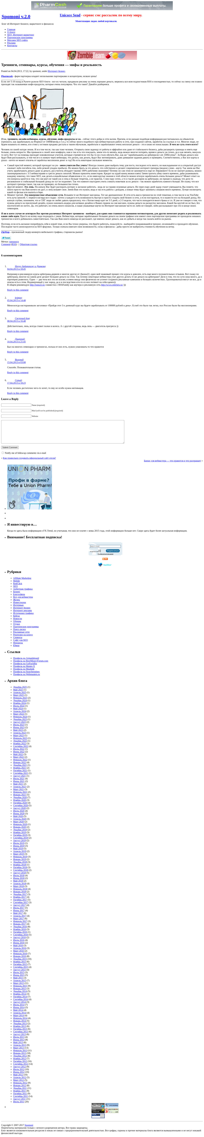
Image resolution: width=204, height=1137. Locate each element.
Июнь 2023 (18, 727)
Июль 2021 (18, 778)
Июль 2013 (18, 1037)
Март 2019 (18, 854)
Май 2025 (18, 689)
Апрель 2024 (19, 711)
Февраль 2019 (20, 856)
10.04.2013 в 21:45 (16, 341)
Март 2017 (18, 918)
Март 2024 (18, 714)
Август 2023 (19, 722)
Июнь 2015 (18, 975)
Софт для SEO (20, 640)
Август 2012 (19, 1066)
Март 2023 (18, 735)
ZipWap (5, 232)
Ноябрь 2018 (19, 864)
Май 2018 (18, 881)
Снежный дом (22, 318)
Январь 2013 (19, 1053)
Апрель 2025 (19, 692)
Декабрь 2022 (20, 741)
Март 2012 (18, 1080)
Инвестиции (19, 602)
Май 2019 (18, 848)
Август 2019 (19, 840)
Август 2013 (19, 1034)
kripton (18, 297)
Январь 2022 (19, 762)
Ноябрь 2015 (19, 961)
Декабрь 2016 (20, 926)
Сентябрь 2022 (20, 746)
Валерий (19, 359)
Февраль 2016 (20, 953)
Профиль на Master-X (24, 666)
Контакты (12, 45)
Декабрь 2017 (20, 894)
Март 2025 (18, 695)
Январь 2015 (19, 988)
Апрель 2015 (19, 980)
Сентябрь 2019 (20, 838)
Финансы (18, 642)
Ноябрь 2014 (19, 994)
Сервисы (17, 637)
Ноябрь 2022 (19, 743)
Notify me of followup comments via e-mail (25, 453)
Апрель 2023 (19, 733)
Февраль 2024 (20, 716)
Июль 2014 (18, 1004)
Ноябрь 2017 (19, 897)
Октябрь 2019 (20, 835)
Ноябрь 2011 (19, 1091)
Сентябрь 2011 (20, 1096)
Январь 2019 (19, 859)
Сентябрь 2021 (20, 773)
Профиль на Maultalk (23, 669)
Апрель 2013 (19, 1045)
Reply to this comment (17, 290)
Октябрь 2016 (20, 932)
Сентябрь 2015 (20, 967)
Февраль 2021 (20, 792)
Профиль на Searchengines (26, 671)
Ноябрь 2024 (19, 703)
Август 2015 (19, 969)
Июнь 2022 (18, 751)
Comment (5, 244)
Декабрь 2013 (20, 1023)
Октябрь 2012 (20, 1061)
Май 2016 (18, 945)
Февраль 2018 (20, 889)
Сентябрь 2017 (20, 902)
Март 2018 (18, 886)
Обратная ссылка (28, 244)
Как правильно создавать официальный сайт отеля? (29, 458)
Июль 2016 (18, 940)
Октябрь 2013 (20, 1029)
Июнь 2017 (18, 910)
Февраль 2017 (20, 921)
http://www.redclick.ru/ (112, 285)
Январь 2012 (19, 1085)
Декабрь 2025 (20, 687)
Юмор (16, 645)
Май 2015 (18, 978)
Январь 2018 (19, 891)
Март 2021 (18, 789)
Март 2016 (18, 951)
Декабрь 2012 (20, 1056)
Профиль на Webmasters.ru (26, 674)
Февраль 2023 (20, 738)
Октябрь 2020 (20, 803)
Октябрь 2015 (20, 964)
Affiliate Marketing (22, 578)
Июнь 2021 (18, 781)
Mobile (16, 581)
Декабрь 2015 (20, 959)
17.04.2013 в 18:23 (16, 383)
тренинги (14, 241)
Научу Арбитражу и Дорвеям (30, 266)
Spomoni (29, 1125)
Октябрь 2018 (20, 867)
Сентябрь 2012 (20, 1064)
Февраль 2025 (20, 698)
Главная (11, 29)
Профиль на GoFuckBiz (25, 663)
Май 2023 (18, 730)
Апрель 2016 (19, 948)
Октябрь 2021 (20, 770)
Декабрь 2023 (20, 719)
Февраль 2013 (20, 1050)
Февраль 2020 (20, 824)
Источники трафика (23, 613)
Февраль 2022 (20, 759)
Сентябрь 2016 (20, 934)
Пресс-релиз (19, 629)
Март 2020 (18, 821)
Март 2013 (18, 1048)
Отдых (16, 624)
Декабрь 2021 (20, 765)
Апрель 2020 (19, 819)
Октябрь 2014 (20, 996)
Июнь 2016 (18, 943)
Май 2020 (18, 816)
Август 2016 (19, 937)
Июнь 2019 (18, 846)
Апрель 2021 (19, 786)
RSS (14, 244)
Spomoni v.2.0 (16, 16)
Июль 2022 (18, 749)
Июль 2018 (18, 875)
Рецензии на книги (23, 634)
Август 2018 (19, 873)
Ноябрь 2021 (19, 768)
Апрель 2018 (19, 883)
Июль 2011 (18, 1101)
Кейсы (16, 616)
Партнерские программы (20, 37)
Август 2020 (19, 808)
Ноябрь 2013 (19, 1026)
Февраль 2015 (20, 986)
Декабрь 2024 (20, 700)
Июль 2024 (18, 706)
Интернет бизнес (56, 71)
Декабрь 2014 (20, 991)
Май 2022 (18, 754)
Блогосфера (19, 594)
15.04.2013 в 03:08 (16, 362)
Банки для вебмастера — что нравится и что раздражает (172, 460)
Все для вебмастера (23, 597)
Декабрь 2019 (20, 829)
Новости (17, 618)
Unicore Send (70, 15)
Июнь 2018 (18, 878)
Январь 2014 (19, 1021)
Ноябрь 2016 (19, 929)
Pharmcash (7, 76)
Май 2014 (18, 1010)
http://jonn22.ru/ (37, 285)
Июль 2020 (18, 811)
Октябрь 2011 (20, 1093)
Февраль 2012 (20, 1083)
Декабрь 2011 (20, 1088)
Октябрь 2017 (20, 899)
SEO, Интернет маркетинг (20, 35)
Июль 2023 (18, 724)
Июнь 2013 (18, 1039)
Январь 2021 (19, 794)
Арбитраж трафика (23, 589)
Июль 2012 (18, 1069)
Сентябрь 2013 (20, 1031)
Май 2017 (18, 913)
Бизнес (16, 591)
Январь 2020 (19, 827)
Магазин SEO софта (17, 40)
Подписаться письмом (105, 554)
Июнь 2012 (18, 1072)
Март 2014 (18, 1015)
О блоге (11, 32)
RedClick (17, 583)
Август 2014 (19, 1002)
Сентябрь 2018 (20, 870)
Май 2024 (18, 708)
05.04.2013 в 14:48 (16, 300)
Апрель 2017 (19, 916)
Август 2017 (19, 905)
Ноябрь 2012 (19, 1058)
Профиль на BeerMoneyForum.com (30, 661)
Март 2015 (18, 983)
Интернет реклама (22, 610)
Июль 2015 (18, 972)
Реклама (11, 43)
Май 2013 (18, 1042)
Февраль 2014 (20, 1018)
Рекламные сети (21, 632)
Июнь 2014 (18, 1007)
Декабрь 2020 (20, 797)
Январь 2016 (19, 956)
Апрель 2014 (19, 1013)
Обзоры (17, 621)
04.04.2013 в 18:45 (16, 269)
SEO (15, 586)
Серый (18, 380)
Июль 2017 (18, 908)
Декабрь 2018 (20, 862)
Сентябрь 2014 (20, 999)
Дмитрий (19, 339)
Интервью (18, 605)
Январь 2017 (19, 924)
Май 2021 (18, 784)
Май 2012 (18, 1074)
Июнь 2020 (18, 813)
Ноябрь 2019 (19, 832)
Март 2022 (18, 757)
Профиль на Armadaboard (26, 658)
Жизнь (16, 599)
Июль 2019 (18, 843)
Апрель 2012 (19, 1077)
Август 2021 (19, 776)
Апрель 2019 (19, 851)
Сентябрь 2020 (20, 805)
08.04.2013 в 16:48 (16, 321)
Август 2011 (19, 1099)
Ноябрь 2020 (19, 800)
